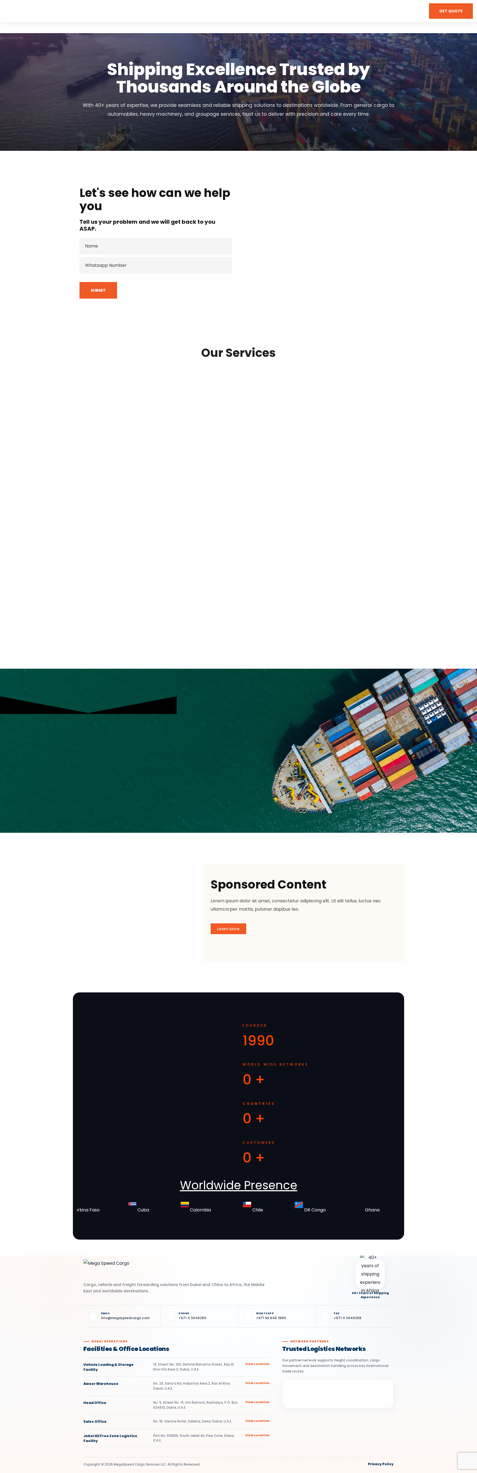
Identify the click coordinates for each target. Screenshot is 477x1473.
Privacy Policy (381, 1464)
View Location (257, 1364)
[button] (451, 11)
